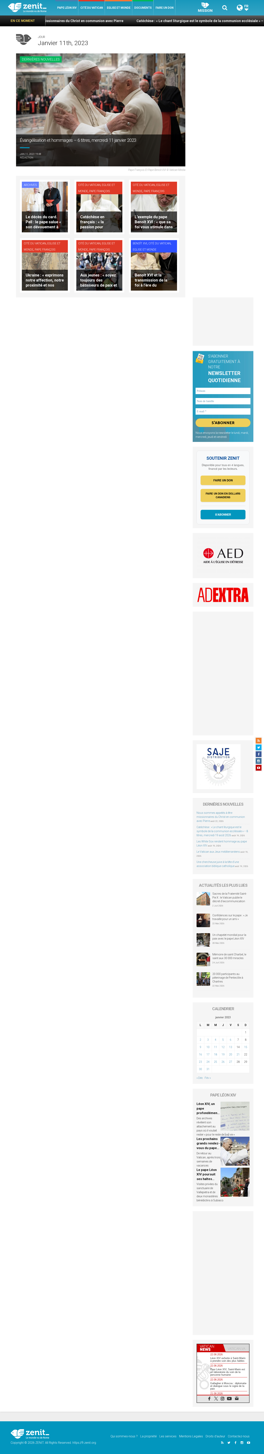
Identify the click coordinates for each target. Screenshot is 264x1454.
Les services (167, 1436)
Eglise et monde (118, 7)
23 (200, 1061)
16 (200, 1054)
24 (207, 1061)
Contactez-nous (239, 1436)
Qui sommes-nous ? (124, 1436)
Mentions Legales (191, 1436)
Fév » (208, 1077)
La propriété (148, 1436)
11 (215, 1047)
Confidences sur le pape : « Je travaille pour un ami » (230, 917)
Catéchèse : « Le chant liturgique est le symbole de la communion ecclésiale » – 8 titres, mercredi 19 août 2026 (172, 21)
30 (200, 1069)
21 (238, 1054)
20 (230, 1054)
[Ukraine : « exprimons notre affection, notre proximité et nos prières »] (45, 265)
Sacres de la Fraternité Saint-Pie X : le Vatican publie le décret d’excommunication (229, 897)
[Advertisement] (223, 321)
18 (215, 1054)
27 (230, 1061)
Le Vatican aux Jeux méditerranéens (218, 851)
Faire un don (165, 7)
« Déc (200, 1077)
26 (223, 1061)
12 (223, 1047)
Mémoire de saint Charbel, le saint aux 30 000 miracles (229, 956)
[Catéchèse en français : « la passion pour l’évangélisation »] (99, 207)
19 (223, 1054)
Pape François (99, 191)
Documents (143, 7)
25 (215, 1061)
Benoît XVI (140, 243)
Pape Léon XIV (67, 7)
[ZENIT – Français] (31, 8)
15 (245, 1047)
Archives (30, 185)
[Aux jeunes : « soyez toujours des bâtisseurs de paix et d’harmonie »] (99, 265)
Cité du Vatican (91, 7)
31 (207, 1069)
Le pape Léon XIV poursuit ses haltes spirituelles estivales (207, 1179)
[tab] (210, 1348)
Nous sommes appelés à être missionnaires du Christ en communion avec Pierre (221, 816)
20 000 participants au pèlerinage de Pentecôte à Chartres (227, 977)
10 (207, 1047)
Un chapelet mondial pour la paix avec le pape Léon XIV (229, 936)
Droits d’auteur (215, 1436)
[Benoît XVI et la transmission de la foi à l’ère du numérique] (154, 265)
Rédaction (26, 157)
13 (230, 1047)
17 (207, 1054)
